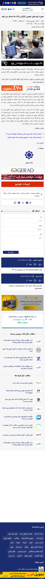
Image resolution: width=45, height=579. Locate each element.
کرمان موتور (28, 556)
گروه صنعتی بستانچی (36, 551)
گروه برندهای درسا (26, 534)
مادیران (19, 556)
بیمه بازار (19, 547)
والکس (16, 538)
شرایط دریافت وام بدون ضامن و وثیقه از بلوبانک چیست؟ (23, 134)
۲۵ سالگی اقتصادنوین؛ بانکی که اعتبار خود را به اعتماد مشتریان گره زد (18, 358)
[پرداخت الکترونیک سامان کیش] (38, 341)
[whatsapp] (15, 202)
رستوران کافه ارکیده (27, 538)
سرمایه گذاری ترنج (37, 547)
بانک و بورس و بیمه (32, 21)
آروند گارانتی (39, 556)
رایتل (11, 547)
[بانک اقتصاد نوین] (38, 358)
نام (41, 217)
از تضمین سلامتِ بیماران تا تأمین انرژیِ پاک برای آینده (18, 350)
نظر (41, 234)
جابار (12, 542)
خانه (42, 21)
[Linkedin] (2, 9)
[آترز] (38, 426)
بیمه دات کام (39, 534)
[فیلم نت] (38, 435)
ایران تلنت (39, 538)
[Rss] (11, 9)
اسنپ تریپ (39, 542)
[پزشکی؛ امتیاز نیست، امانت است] (41, 569)
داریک (24, 542)
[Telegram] (8, 9)
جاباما (18, 542)
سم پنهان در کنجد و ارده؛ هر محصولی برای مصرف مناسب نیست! (17, 409)
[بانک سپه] (38, 350)
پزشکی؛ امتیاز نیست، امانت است (22, 383)
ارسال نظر (11, 252)
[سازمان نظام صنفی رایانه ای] (38, 391)
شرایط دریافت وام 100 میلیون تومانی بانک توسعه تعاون (24, 137)
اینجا (40, 82)
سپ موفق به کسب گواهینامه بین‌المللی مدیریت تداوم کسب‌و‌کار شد (18, 367)
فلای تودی (11, 551)
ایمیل (40, 225)
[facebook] (19, 202)
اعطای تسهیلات (35, 193)
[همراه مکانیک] (38, 400)
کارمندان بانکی (24, 193)
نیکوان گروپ (8, 538)
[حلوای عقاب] (38, 409)
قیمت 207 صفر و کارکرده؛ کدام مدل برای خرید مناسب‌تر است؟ (19, 400)
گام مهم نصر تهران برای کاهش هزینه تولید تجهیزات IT (19, 391)
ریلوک (26, 547)
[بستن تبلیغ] (1, 1)
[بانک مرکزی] (29, 154)
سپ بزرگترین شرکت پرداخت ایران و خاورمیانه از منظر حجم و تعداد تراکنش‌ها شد (18, 341)
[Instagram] (5, 9)
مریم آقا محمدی (36, 27)
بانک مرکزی (29, 163)
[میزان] (38, 417)
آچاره (30, 542)
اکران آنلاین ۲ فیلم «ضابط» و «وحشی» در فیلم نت (17, 435)
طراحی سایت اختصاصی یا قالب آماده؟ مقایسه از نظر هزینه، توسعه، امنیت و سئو (18, 426)
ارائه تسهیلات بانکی (13, 193)
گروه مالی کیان (12, 534)
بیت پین (12, 556)
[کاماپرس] (27, 9)
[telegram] (27, 202)
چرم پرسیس (22, 551)
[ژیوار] (38, 383)
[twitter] (23, 202)
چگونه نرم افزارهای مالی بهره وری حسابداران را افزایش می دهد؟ (18, 417)
